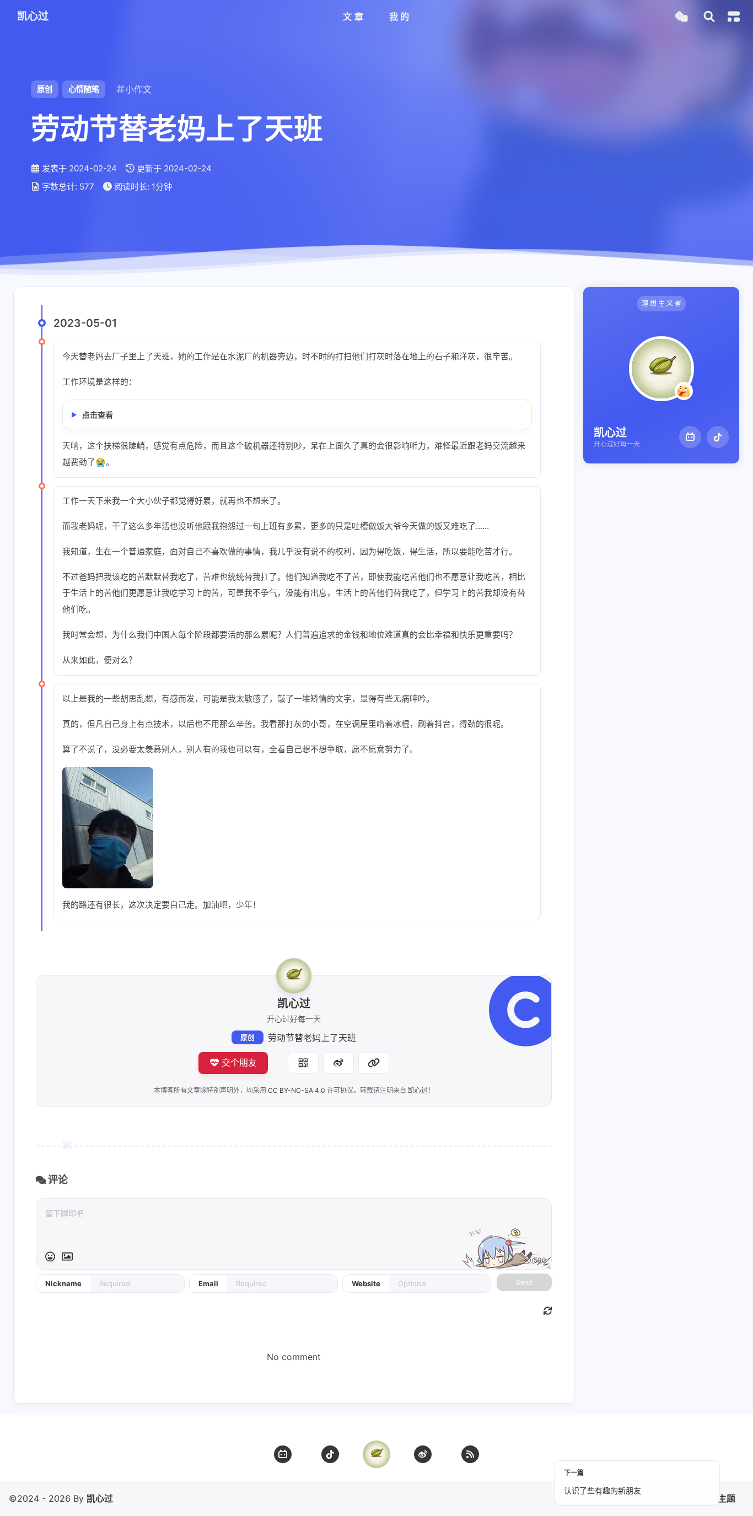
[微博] (423, 1454)
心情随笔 (83, 89)
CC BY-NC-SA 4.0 (296, 1090)
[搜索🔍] (709, 16)
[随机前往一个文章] (681, 16)
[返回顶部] (376, 1454)
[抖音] (718, 437)
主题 (726, 1498)
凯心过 (418, 1090)
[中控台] (734, 16)
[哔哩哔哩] (690, 437)
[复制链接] (373, 1063)
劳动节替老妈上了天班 (312, 1037)
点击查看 (97, 414)
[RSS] (470, 1454)
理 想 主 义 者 (661, 303)
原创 (247, 1037)
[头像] (294, 976)
